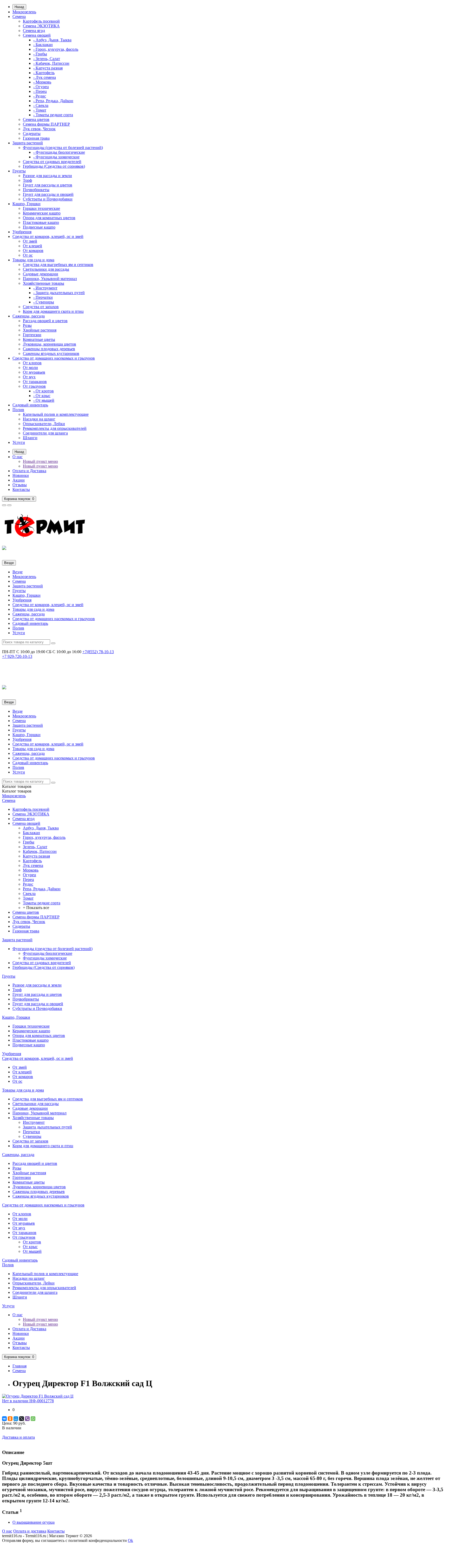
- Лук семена (44, 77)
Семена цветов (36, 119)
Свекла (29, 893)
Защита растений (27, 143)
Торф (27, 180)
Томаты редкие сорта (41, 903)
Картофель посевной (41, 21)
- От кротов (43, 391)
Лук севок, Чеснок (39, 129)
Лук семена (33, 865)
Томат (28, 898)
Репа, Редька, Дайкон (42, 889)
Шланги (30, 438)
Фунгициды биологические (47, 953)
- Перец (40, 91)
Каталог (16, 791)
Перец (28, 879)
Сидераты (32, 133)
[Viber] (27, 1418)
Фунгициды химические (45, 958)
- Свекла (40, 105)
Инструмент (34, 1122)
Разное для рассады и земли (47, 175)
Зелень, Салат (35, 847)
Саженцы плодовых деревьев (49, 349)
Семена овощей (37, 35)
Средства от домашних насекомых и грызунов (53, 358)
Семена (19, 16)
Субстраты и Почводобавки (47, 199)
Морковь (30, 870)
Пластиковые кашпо (41, 222)
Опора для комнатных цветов (49, 218)
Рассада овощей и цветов (45, 321)
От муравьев (34, 372)
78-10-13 (98, 652)
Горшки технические (41, 208)
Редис (28, 884)
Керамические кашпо (42, 213)
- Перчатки (43, 297)
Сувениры (32, 1136)
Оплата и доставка (29, 1531)
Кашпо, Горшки (26, 204)
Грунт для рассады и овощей (48, 194)
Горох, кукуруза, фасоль (44, 837)
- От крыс (41, 395)
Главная (19, 1366)
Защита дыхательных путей (47, 1127)
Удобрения (21, 232)
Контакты (21, 489)
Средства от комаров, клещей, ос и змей (47, 236)
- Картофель (44, 72)
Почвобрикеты (36, 189)
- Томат (39, 110)
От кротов (32, 1242)
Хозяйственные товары (43, 283)
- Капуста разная (48, 68)
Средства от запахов (41, 306)
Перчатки (31, 1131)
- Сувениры (43, 302)
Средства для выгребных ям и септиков (58, 264)
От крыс (30, 1246)
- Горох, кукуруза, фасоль (55, 49)
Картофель (32, 861)
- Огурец (41, 87)
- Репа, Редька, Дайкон (53, 101)
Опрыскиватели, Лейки (44, 423)
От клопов (32, 363)
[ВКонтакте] (4, 1418)
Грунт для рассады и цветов (47, 185)
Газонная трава (36, 138)
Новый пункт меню (40, 461)
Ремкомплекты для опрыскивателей (55, 428)
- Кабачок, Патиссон (51, 63)
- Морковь (42, 82)
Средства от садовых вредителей (52, 161)
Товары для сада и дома (33, 260)
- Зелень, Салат (46, 58)
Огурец (29, 875)
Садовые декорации (40, 274)
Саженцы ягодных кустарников (51, 353)
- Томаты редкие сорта (53, 115)
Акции (18, 480)
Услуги (18, 442)
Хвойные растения (39, 330)
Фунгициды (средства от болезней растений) (63, 147)
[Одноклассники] (10, 1418)
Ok (130, 1540)
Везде (17, 572)
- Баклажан (43, 44)
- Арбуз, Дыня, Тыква (52, 40)
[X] (21, 1418)
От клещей (32, 246)
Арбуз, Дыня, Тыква (41, 828)
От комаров (33, 250)
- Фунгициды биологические (59, 152)
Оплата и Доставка (29, 471)
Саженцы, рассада (28, 316)
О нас (17, 457)
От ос (28, 255)
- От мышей (43, 400)
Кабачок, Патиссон (40, 851)
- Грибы (40, 54)
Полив (18, 409)
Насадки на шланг (39, 419)
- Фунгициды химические (56, 157)
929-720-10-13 (17, 656)
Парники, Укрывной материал (50, 278)
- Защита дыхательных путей (59, 292)
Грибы (28, 842)
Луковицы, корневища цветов (49, 344)
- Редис (39, 96)
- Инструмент (45, 288)
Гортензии (32, 335)
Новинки (20, 475)
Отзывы (19, 485)
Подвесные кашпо (39, 227)
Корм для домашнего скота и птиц (53, 311)
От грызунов (34, 386)
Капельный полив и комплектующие (56, 414)
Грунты (19, 171)
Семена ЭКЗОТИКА (41, 26)
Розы (27, 325)
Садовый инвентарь (30, 405)
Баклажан (31, 832)
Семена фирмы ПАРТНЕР (46, 124)
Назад (19, 7)
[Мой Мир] (16, 1418)
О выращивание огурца (33, 1522)
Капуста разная (36, 856)
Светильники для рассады (46, 269)
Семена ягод (34, 30)
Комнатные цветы (39, 339)
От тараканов (35, 381)
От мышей (32, 1251)
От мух (29, 377)
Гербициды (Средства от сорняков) (54, 166)
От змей (30, 241)
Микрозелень (24, 12)
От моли (30, 367)
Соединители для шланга (45, 433)
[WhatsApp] (33, 1418)
